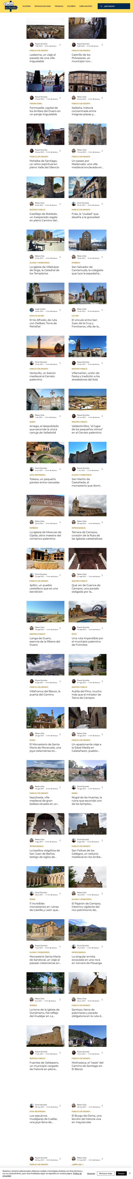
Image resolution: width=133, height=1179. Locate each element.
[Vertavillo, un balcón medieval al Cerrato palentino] (45, 346)
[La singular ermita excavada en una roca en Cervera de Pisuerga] (88, 930)
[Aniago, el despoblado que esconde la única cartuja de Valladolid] (45, 399)
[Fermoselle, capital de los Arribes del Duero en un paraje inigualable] (45, 81)
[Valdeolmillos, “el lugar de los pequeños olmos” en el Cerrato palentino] (88, 399)
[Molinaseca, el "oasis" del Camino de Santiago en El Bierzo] (88, 1036)
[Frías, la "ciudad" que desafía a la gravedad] (88, 187)
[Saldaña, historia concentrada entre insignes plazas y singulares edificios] (88, 81)
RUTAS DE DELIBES (37, 316)
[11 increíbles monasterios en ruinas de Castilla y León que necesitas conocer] (45, 877)
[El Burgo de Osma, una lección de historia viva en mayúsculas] (88, 1089)
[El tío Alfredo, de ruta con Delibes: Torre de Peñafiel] (45, 293)
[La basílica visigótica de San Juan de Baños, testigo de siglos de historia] (45, 824)
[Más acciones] (60, 44)
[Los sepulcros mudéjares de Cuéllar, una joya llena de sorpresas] (45, 1089)
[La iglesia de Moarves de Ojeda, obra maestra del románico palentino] (45, 505)
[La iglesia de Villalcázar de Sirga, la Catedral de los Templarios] (45, 240)
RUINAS (32, 422)
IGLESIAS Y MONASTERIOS (39, 262)
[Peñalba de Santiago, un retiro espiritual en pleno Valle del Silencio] (45, 134)
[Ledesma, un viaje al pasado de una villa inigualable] (45, 28)
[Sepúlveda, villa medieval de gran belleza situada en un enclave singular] (45, 771)
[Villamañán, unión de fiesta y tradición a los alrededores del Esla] (88, 346)
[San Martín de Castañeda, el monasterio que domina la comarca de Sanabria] (88, 452)
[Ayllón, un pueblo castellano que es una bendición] (45, 558)
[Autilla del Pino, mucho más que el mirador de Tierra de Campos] (88, 664)
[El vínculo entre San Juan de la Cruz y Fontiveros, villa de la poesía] (88, 293)
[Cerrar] (129, 1173)
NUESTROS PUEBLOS (37, 209)
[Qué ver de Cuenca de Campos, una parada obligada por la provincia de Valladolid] (88, 558)
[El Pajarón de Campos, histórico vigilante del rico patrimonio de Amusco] (88, 877)
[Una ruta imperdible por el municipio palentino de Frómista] (88, 611)
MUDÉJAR (33, 1005)
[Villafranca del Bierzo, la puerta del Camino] (45, 664)
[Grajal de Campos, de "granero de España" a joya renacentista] (45, 1142)
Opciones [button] (91, 1173)
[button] (43, 6)
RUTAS (74, 634)
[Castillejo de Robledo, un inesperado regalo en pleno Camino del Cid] (45, 187)
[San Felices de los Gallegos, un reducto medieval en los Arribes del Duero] (88, 824)
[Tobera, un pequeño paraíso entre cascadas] (45, 452)
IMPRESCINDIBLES (79, 528)
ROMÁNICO (76, 262)
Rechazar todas (105, 1173)
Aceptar (121, 1173)
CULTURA (75, 316)
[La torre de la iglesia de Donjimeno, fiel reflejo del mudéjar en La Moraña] (45, 983)
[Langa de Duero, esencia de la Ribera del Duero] (45, 611)
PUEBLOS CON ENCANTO (39, 50)
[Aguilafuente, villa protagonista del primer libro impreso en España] (88, 1142)
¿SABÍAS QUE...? (78, 1164)
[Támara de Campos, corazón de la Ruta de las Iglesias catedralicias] (88, 505)
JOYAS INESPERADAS (37, 475)
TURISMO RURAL (36, 103)
